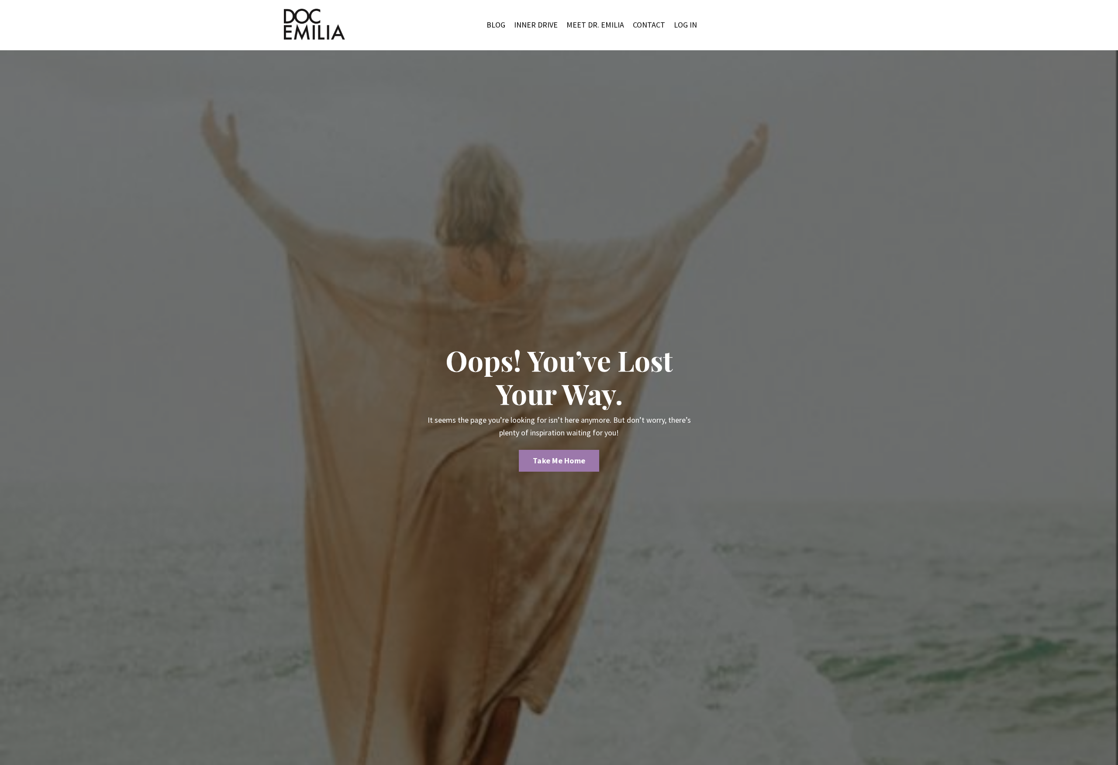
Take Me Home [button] (559, 461)
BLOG (496, 25)
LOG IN (685, 25)
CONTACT (649, 25)
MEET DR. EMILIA (595, 25)
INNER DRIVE (536, 25)
